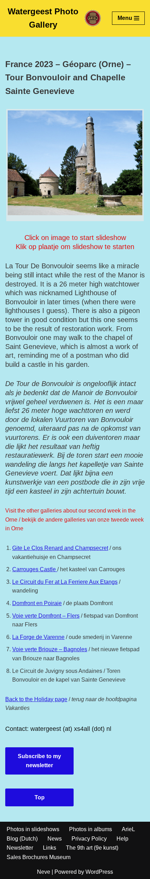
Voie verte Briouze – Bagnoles (49, 649)
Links (49, 848)
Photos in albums (90, 829)
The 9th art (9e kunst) (92, 848)
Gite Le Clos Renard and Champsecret (60, 548)
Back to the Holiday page (36, 699)
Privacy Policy (89, 839)
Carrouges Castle (34, 569)
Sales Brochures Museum (38, 857)
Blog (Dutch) (22, 839)
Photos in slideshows (33, 829)
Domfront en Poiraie (37, 603)
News (54, 839)
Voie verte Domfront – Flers (46, 616)
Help (122, 839)
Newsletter (20, 848)
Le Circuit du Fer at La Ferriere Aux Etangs (65, 582)
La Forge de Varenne (38, 637)
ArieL (128, 829)
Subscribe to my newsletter (39, 760)
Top (40, 797)
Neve (43, 872)
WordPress (99, 872)
